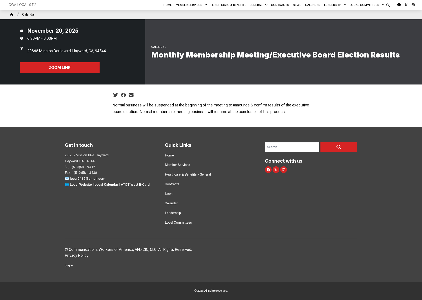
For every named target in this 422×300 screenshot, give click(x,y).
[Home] (12, 14)
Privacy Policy (76, 255)
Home (168, 5)
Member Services (189, 5)
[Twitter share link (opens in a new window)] (115, 95)
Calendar (312, 5)
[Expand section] (206, 5)
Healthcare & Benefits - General (236, 5)
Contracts (280, 5)
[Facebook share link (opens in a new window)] (123, 95)
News (297, 5)
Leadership (332, 5)
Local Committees (364, 5)
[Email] (131, 95)
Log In (69, 265)
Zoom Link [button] (60, 67)
